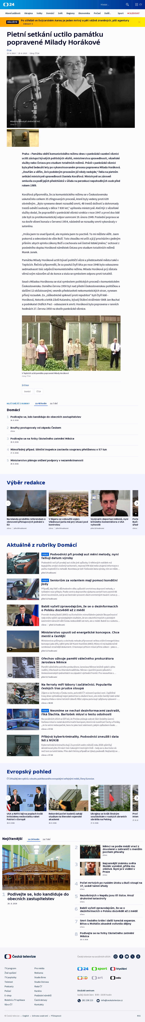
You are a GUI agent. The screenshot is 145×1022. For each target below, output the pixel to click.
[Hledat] (127, 4)
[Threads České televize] (138, 956)
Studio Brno (40, 977)
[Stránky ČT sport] (99, 968)
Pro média (39, 968)
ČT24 (9, 50)
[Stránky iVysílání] (118, 968)
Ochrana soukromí (40, 1016)
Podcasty (9, 986)
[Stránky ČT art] (97, 977)
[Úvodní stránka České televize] (20, 956)
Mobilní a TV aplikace (15, 1000)
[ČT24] (8, 4)
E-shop (8, 995)
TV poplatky (10, 977)
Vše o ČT (9, 1004)
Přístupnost (56, 1016)
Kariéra (37, 990)
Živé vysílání (10, 972)
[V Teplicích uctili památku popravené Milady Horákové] (71, 343)
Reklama (38, 972)
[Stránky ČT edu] (115, 977)
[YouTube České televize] (127, 956)
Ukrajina (28, 13)
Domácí (50, 13)
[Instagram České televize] (115, 956)
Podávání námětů (42, 995)
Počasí (97, 13)
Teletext (9, 981)
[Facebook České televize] (121, 956)
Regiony (71, 13)
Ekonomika (84, 13)
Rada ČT (38, 986)
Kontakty (39, 1004)
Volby (39, 13)
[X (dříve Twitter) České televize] (132, 956)
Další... (108, 13)
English (26, 1016)
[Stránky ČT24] (82, 968)
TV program (10, 968)
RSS (138, 1016)
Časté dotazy (40, 1000)
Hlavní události (12, 13)
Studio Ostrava (41, 981)
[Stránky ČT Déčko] (82, 977)
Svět (60, 13)
